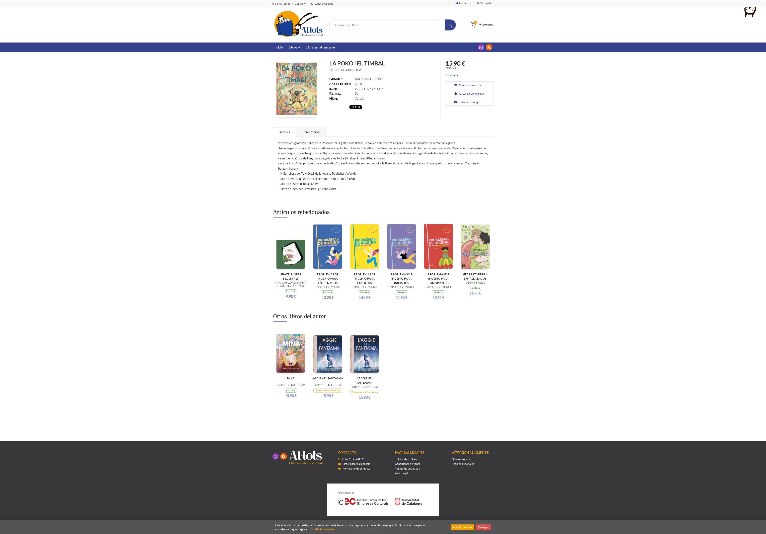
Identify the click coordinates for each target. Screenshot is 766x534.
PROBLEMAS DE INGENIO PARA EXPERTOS (364, 279)
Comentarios (311, 132)
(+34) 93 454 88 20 (353, 459)
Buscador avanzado (321, 3)
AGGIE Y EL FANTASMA (327, 378)
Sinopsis (284, 132)
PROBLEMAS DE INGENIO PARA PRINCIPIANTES (438, 279)
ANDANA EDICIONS (369, 79)
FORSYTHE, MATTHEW (345, 69)
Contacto (300, 3)
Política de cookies (406, 459)
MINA (291, 378)
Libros (293, 47)
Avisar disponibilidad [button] (471, 93)
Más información (324, 529)
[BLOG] (489, 47)
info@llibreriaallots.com (356, 463)
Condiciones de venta (407, 463)
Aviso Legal (401, 473)
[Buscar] (450, 25)
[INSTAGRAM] (481, 47)
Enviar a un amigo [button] (469, 102)
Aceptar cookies (462, 527)
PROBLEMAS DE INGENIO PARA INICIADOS (401, 279)
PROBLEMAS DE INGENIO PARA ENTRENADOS (327, 279)
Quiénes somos (281, 3)
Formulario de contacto (356, 468)
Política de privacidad (407, 468)
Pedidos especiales (463, 463)
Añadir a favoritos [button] (469, 85)
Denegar (483, 527)
